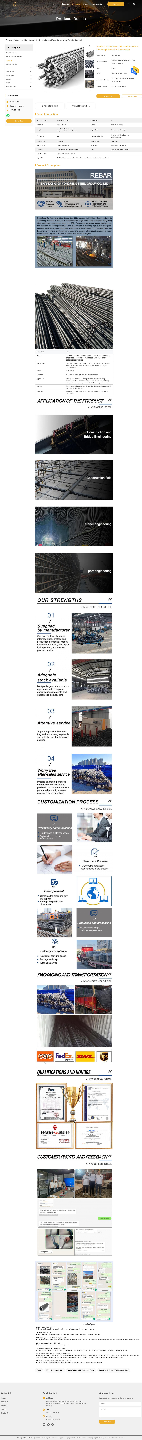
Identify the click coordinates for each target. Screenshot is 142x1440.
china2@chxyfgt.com (53, 1419)
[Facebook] (48, 1425)
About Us (4, 1402)
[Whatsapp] (8, 116)
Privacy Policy (21, 1438)
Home (54, 4)
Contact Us (5, 1413)
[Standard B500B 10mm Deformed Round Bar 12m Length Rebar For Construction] (59, 69)
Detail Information (50, 106)
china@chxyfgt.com (17, 106)
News (3, 1409)
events (86, 4)
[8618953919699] (52, 1425)
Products (17, 40)
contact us (97, 4)
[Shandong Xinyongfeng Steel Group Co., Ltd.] (14, 4)
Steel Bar (24, 40)
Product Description (81, 106)
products (76, 4)
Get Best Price (108, 96)
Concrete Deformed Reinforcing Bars (113, 1370)
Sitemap (30, 1438)
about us (65, 4)
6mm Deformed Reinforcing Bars (81, 1370)
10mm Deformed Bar (54, 1370)
